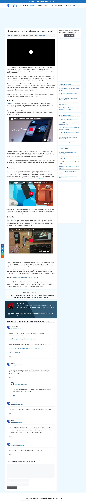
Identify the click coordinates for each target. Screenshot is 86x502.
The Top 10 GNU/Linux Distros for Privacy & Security (25, 277)
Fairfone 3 (11, 171)
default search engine (23, 155)
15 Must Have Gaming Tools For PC (67, 142)
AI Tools (52, 5)
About (65, 5)
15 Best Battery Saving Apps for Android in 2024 (69, 89)
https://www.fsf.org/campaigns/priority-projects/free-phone (25, 348)
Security (44, 35)
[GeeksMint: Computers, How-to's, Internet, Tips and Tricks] (12, 5)
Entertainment (58, 5)
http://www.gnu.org (14, 352)
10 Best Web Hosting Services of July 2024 (68, 94)
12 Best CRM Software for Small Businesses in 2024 (66, 123)
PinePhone (12, 220)
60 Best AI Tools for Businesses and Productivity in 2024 (43, 1)
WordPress (39, 5)
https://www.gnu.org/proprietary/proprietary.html (22, 339)
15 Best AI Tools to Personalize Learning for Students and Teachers (68, 108)
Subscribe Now (69, 35)
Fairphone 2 (41, 178)
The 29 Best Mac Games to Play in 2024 (68, 119)
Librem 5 (9, 103)
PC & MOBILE (23, 5)
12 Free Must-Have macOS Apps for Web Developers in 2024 (69, 103)
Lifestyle (46, 5)
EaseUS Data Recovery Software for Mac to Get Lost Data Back (43, 296)
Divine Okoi (20, 303)
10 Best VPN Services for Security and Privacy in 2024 (68, 98)
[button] (71, 5)
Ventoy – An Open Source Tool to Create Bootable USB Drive (20, 296)
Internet (32, 5)
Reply (10, 356)
